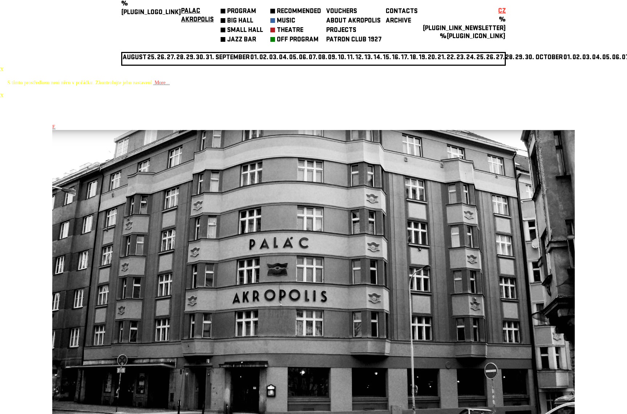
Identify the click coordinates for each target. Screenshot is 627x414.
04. (283, 58)
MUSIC (286, 21)
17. (405, 58)
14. (377, 58)
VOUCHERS (341, 12)
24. (471, 58)
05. (606, 58)
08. (322, 58)
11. (351, 58)
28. (510, 58)
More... (161, 82)
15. (387, 58)
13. (368, 58)
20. (432, 58)
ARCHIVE (398, 21)
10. (342, 58)
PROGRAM (241, 12)
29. (519, 58)
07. (313, 58)
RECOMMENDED (299, 12)
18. (414, 58)
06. (303, 58)
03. (586, 58)
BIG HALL (240, 21)
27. (500, 58)
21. (442, 58)
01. (568, 58)
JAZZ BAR (241, 40)
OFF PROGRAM (298, 40)
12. (359, 58)
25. (480, 58)
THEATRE (290, 31)
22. (451, 58)
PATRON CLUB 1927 (354, 40)
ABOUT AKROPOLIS (353, 21)
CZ (502, 11)
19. (423, 58)
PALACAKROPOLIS (197, 15)
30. (529, 58)
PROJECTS (341, 31)
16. (396, 58)
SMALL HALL (245, 31)
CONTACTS (402, 12)
